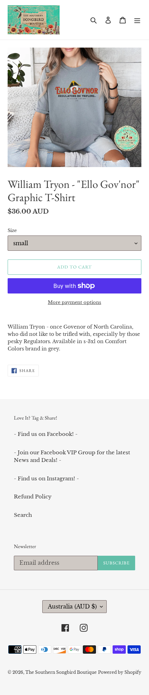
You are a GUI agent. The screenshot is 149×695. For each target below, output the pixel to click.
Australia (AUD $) (72, 606)
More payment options (74, 302)
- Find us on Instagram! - (46, 478)
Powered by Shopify (119, 672)
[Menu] (137, 20)
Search (23, 515)
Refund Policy (33, 496)
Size (12, 230)
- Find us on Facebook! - (46, 434)
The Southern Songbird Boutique (61, 672)
